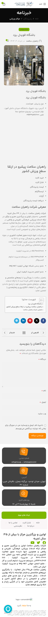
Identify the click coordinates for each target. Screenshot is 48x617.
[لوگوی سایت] (24, 3)
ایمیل (43, 402)
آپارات (41, 196)
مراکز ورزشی (14, 18)
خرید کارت (39, 177)
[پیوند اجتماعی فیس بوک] (43, 320)
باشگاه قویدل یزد (35, 303)
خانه (37, 18)
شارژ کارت (39, 182)
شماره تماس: (24, 458)
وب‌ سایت (42, 413)
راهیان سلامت (32, 41)
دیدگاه (42, 359)
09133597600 (33, 114)
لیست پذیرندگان (37, 187)
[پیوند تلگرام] (16, 320)
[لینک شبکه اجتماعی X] (36, 320)
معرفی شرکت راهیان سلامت (32, 310)
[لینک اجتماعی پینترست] (30, 320)
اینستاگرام (39, 191)
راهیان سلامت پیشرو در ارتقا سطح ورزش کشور (24, 306)
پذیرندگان (27, 18)
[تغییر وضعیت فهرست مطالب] (40, 300)
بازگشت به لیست (24, 332)
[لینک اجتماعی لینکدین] (23, 320)
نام (43, 390)
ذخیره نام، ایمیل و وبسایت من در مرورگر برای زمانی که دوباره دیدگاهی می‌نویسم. (25, 427)
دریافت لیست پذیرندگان (33, 200)
